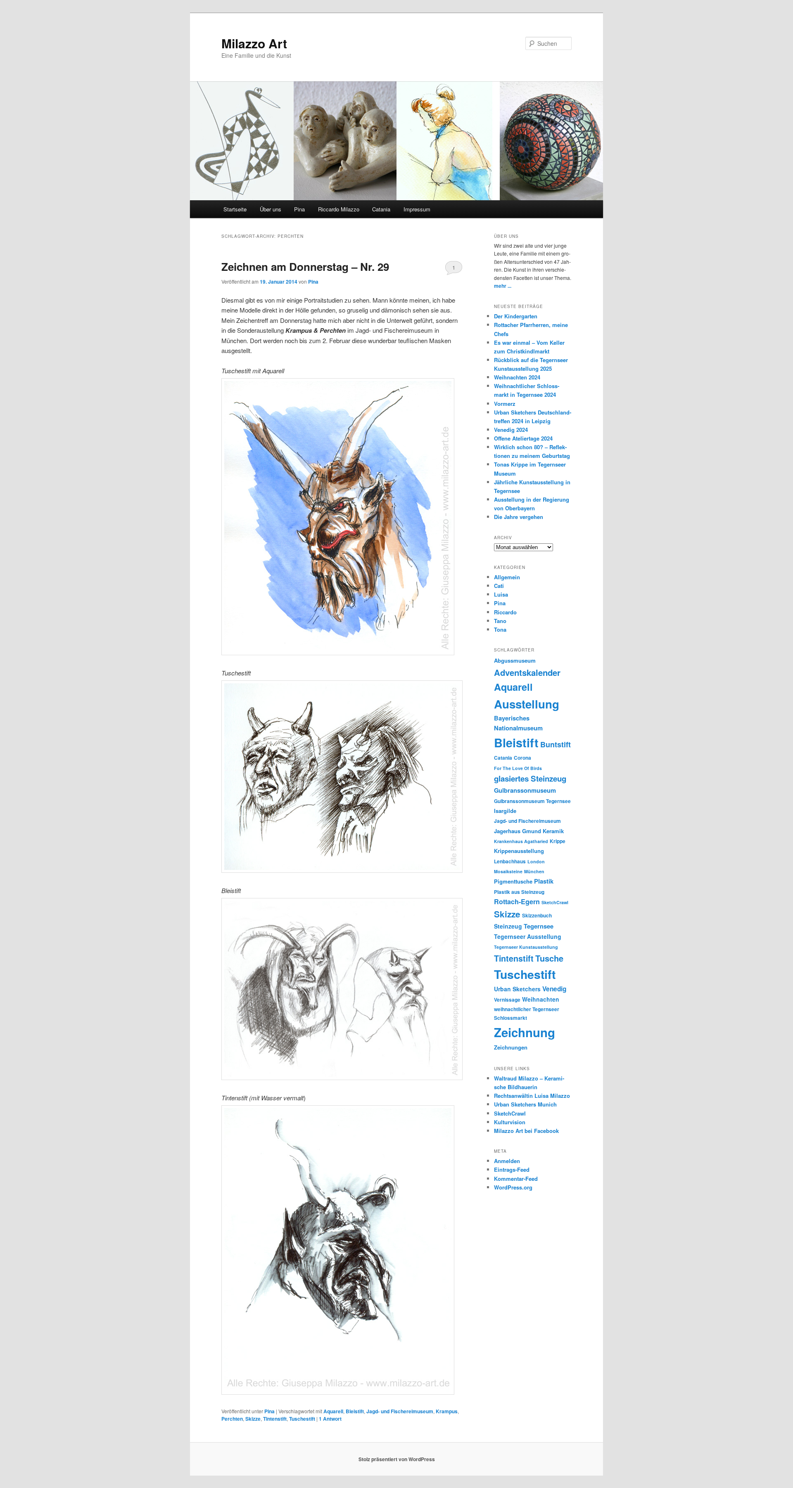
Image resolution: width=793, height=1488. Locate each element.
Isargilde (505, 811)
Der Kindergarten (515, 316)
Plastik (543, 881)
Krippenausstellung (519, 851)
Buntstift (555, 744)
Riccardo (505, 612)
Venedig (554, 988)
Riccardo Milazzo (338, 209)
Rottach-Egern (517, 901)
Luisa (501, 594)
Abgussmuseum (515, 660)
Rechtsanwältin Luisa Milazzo (532, 1095)
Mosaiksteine (508, 871)
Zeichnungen (510, 1047)
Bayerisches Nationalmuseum (518, 722)
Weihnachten (540, 999)
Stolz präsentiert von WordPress (397, 1459)
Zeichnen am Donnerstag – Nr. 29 (305, 266)
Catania (381, 209)
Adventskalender (527, 672)
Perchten (232, 1418)
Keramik (553, 831)
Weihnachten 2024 (517, 377)
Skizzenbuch (537, 915)
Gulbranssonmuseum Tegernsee (532, 801)
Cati (499, 586)
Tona (500, 629)
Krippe (557, 841)
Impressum (417, 209)
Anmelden (507, 1161)
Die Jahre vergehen (518, 517)
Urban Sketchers (517, 989)
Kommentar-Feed (516, 1178)
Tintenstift (275, 1418)
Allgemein (507, 577)
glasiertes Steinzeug (530, 778)
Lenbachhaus (510, 861)
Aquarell (333, 1411)
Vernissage (507, 999)
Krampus (447, 1411)
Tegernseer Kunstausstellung (526, 947)
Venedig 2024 (511, 430)
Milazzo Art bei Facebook (526, 1131)
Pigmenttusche (513, 881)
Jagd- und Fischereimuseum (399, 1411)
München (534, 871)
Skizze (253, 1418)
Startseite (235, 209)
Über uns (270, 209)
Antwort (330, 1418)
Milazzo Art (254, 43)
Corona (522, 757)
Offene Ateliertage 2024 (523, 438)
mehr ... (502, 285)
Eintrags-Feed (511, 1169)
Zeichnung (524, 1032)
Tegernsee (538, 926)
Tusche (549, 958)
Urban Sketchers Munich (525, 1104)
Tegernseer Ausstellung (527, 936)
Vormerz (504, 404)
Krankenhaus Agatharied (521, 841)
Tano (500, 621)
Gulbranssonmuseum (525, 790)
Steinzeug (508, 926)
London (536, 861)
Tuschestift (302, 1418)
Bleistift (355, 1411)
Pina (299, 209)
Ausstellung (526, 704)
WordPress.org (513, 1187)
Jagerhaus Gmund (517, 831)
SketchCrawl (554, 902)
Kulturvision (509, 1122)
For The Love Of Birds (518, 768)
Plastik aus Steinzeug (519, 892)
